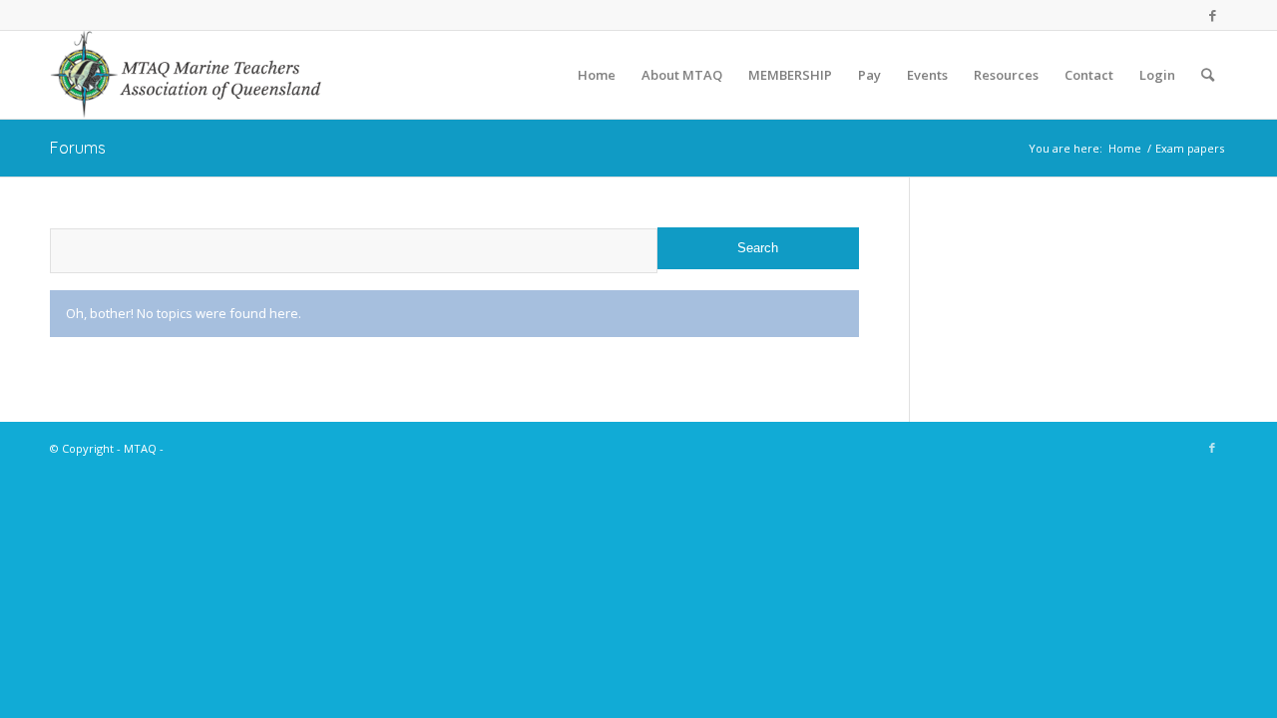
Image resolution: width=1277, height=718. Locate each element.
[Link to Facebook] (1212, 15)
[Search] (1207, 75)
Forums (78, 148)
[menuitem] (597, 75)
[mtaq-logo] (187, 75)
